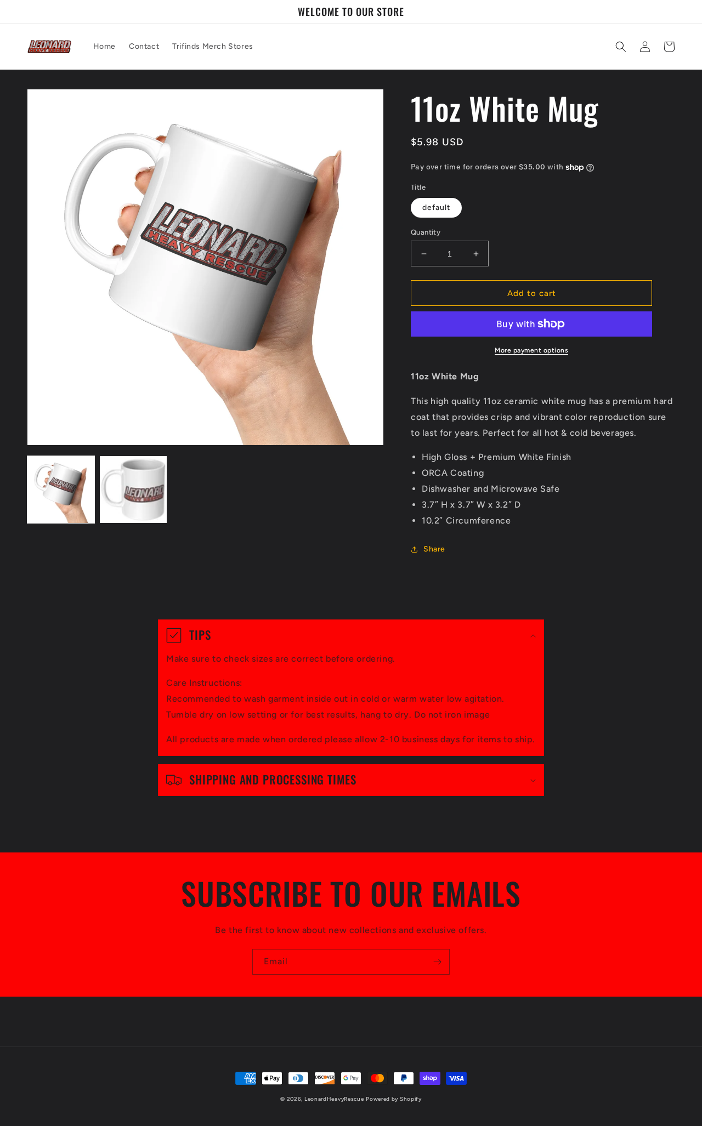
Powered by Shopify (394, 1098)
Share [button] (434, 549)
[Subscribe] (437, 962)
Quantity (425, 232)
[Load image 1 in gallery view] (60, 489)
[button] (621, 47)
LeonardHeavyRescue (334, 1098)
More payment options (531, 350)
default (436, 207)
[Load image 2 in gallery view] (133, 489)
